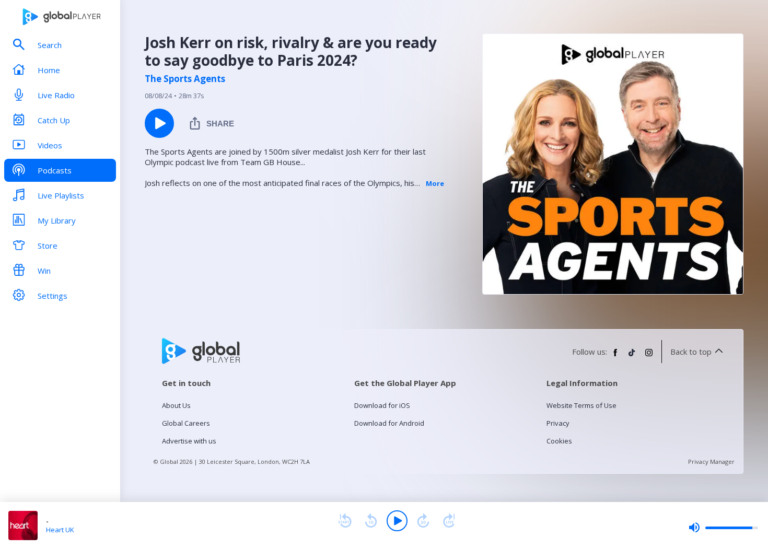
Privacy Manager (711, 461)
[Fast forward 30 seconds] (423, 520)
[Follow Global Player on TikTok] (632, 356)
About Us (176, 405)
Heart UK (60, 529)
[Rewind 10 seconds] (370, 520)
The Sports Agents (185, 79)
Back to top (691, 351)
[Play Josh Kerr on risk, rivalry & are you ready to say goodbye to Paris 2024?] (159, 123)
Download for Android (389, 423)
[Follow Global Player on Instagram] (649, 356)
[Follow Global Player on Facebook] (615, 356)
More (435, 183)
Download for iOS (382, 405)
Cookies (559, 441)
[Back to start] (344, 520)
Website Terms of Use (581, 405)
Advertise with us (189, 441)
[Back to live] (449, 520)
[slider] (723, 527)
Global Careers (186, 423)
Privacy (557, 423)
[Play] (397, 520)
